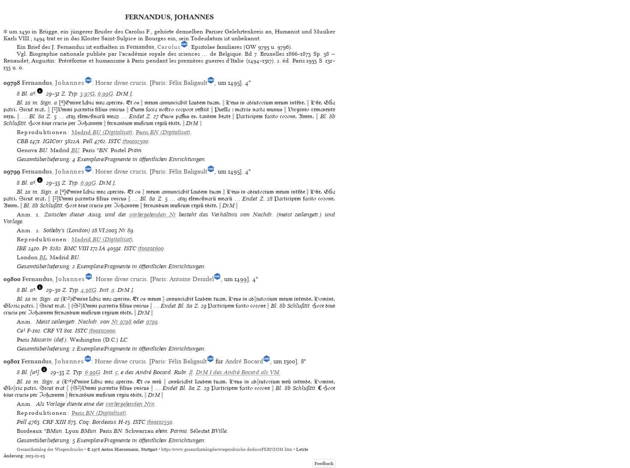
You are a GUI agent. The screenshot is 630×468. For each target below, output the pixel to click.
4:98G (88, 290)
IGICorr (53, 141)
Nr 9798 (121, 321)
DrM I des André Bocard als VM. (238, 372)
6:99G (105, 93)
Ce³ (21, 330)
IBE (22, 248)
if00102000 (102, 330)
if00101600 (151, 248)
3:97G (87, 93)
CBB (22, 141)
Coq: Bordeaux (98, 422)
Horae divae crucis (120, 83)
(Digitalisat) (102, 132)
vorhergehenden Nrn (130, 404)
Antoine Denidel (191, 279)
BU (75, 150)
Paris (158, 83)
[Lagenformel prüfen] (39, 93)
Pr (45, 248)
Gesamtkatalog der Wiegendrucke (50, 449)
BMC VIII (76, 248)
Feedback (324, 463)
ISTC (114, 141)
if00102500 (135, 141)
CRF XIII (54, 422)
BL (43, 257)
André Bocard (244, 361)
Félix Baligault (188, 83)
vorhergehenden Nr (152, 214)
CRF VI (52, 330)
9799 (152, 321)
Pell (88, 141)
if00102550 (159, 422)
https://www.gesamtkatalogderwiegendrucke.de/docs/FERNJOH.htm (226, 449)
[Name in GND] (184, 47)
